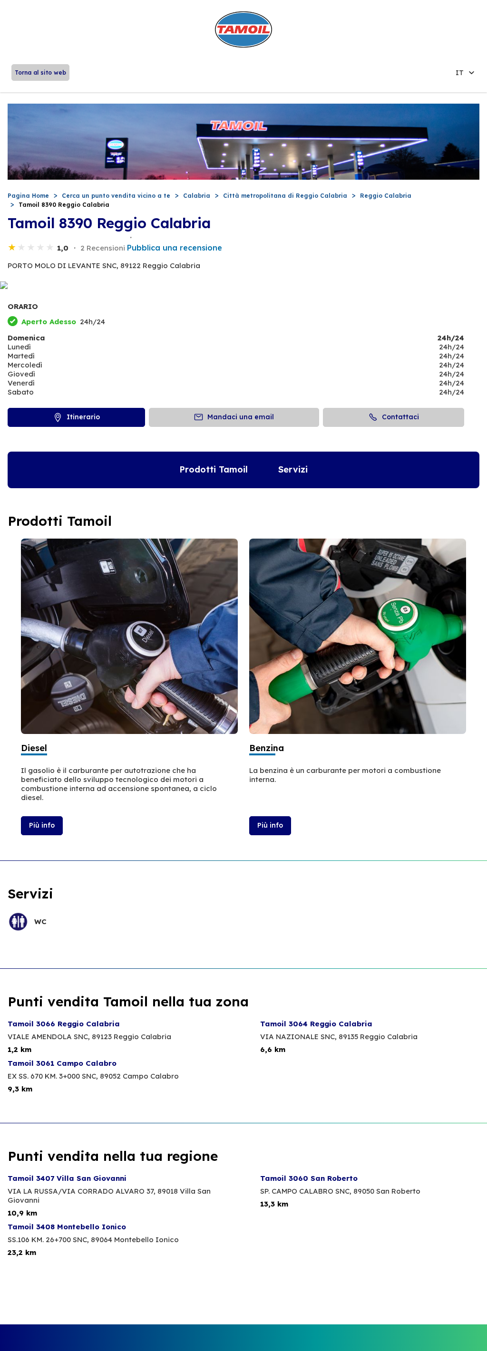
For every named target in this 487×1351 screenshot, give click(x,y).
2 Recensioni (102, 247)
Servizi (293, 469)
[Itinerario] (243, 285)
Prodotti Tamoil (213, 469)
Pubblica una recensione (174, 247)
